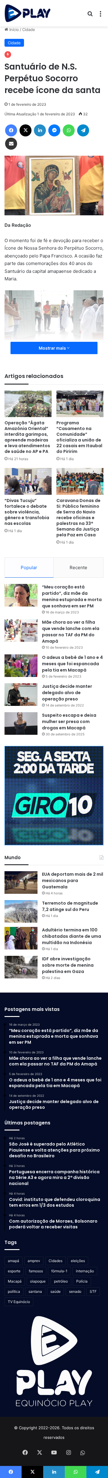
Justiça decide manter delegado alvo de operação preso (67, 692)
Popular (29, 567)
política (14, 1291)
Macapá (15, 1281)
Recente (78, 567)
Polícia (82, 1281)
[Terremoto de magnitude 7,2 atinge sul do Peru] (21, 911)
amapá (13, 1260)
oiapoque (38, 1281)
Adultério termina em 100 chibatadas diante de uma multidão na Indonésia (71, 936)
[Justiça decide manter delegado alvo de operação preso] (21, 694)
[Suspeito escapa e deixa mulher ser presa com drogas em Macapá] (21, 723)
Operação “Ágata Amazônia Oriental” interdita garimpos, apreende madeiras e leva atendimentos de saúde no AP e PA (27, 437)
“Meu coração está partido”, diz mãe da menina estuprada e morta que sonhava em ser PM (72, 596)
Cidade (28, 29)
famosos (36, 1271)
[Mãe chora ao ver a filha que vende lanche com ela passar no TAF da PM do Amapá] (21, 630)
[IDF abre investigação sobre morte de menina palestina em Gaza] (21, 967)
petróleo (61, 1281)
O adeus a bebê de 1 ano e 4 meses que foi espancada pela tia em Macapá (72, 663)
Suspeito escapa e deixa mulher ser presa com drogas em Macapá (69, 721)
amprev (34, 1260)
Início (13, 29)
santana (35, 1291)
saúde (55, 1291)
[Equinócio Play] (27, 13)
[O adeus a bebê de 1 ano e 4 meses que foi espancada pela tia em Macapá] (21, 665)
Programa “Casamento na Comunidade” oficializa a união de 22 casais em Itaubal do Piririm (79, 437)
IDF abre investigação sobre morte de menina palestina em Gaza (68, 965)
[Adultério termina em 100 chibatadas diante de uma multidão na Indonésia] (21, 938)
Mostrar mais (53, 348)
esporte (14, 1271)
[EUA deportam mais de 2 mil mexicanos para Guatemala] (21, 882)
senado (75, 1291)
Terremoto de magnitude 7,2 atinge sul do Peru (70, 906)
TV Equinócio (19, 1301)
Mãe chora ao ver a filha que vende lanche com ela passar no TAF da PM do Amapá (70, 631)
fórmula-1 (59, 1271)
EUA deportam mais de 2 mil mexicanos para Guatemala (72, 880)
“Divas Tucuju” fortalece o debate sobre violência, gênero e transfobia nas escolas (26, 511)
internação (85, 1271)
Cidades (55, 1260)
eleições (78, 1260)
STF (93, 1291)
